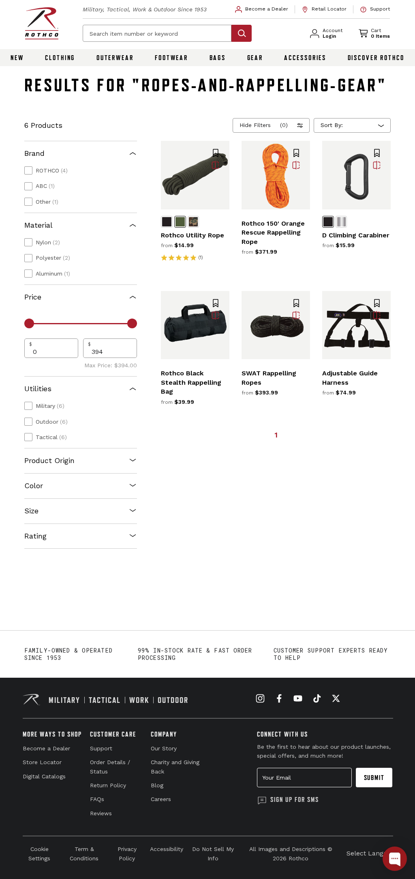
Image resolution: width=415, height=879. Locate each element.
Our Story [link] (164, 748)
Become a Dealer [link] (46, 748)
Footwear (171, 57)
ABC (45, 186)
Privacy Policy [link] (127, 853)
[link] (262, 9)
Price (32, 297)
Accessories (305, 57)
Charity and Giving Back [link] (175, 766)
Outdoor (52, 421)
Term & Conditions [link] (84, 853)
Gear (255, 57)
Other (47, 201)
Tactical (51, 437)
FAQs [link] (97, 799)
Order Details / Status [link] (110, 766)
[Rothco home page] (41, 23)
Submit (374, 777)
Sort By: (332, 125)
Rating (35, 536)
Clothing (60, 57)
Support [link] (101, 748)
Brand (34, 153)
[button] (215, 154)
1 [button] (276, 435)
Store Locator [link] (42, 762)
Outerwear (115, 57)
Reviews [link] (101, 813)
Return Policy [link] (108, 785)
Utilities (37, 388)
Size (31, 510)
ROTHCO (52, 170)
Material (38, 225)
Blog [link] (157, 785)
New (17, 57)
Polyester (53, 257)
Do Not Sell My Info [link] (213, 853)
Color (33, 485)
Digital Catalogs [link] (44, 776)
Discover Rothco (376, 57)
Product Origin (49, 460)
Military (50, 406)
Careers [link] (161, 799)
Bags (218, 57)
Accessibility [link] (166, 849)
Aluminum (53, 273)
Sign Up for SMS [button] (294, 799)
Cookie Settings (39, 853)
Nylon (48, 242)
